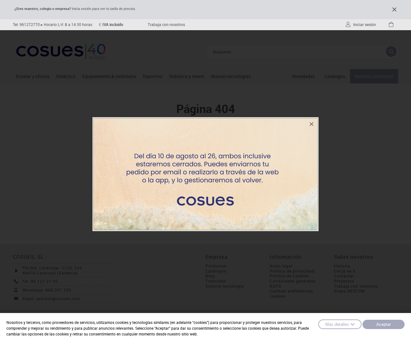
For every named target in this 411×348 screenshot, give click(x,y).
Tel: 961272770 (26, 24)
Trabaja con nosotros (166, 24)
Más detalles (337, 324)
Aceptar (383, 324)
